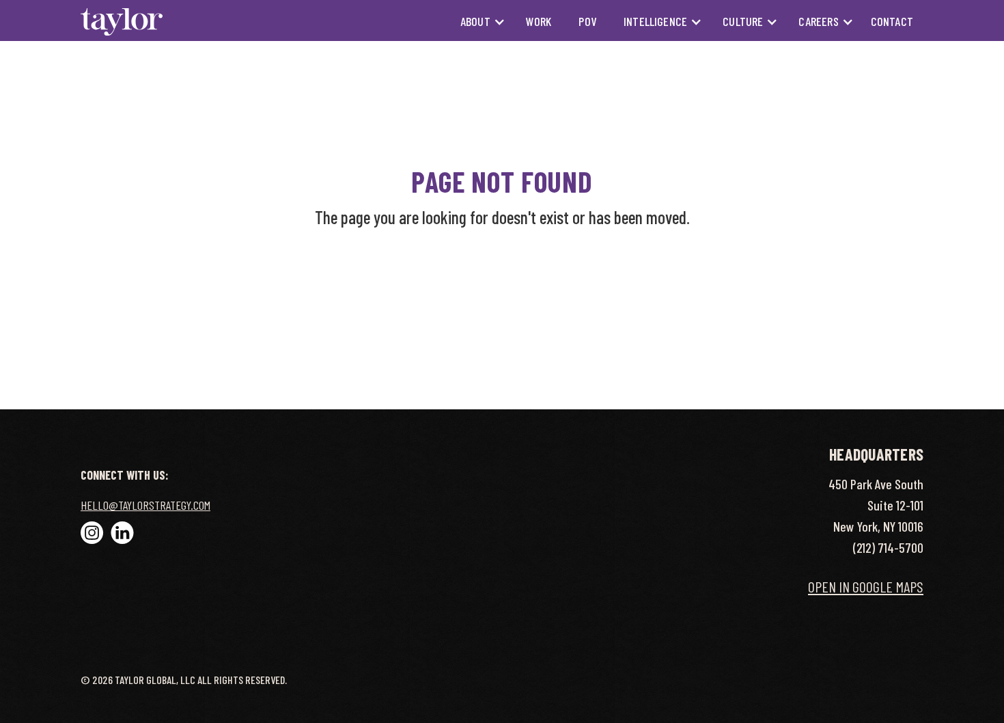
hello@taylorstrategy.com (145, 505)
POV (587, 21)
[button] (476, 21)
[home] (122, 21)
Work (539, 21)
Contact (892, 21)
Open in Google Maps (865, 586)
